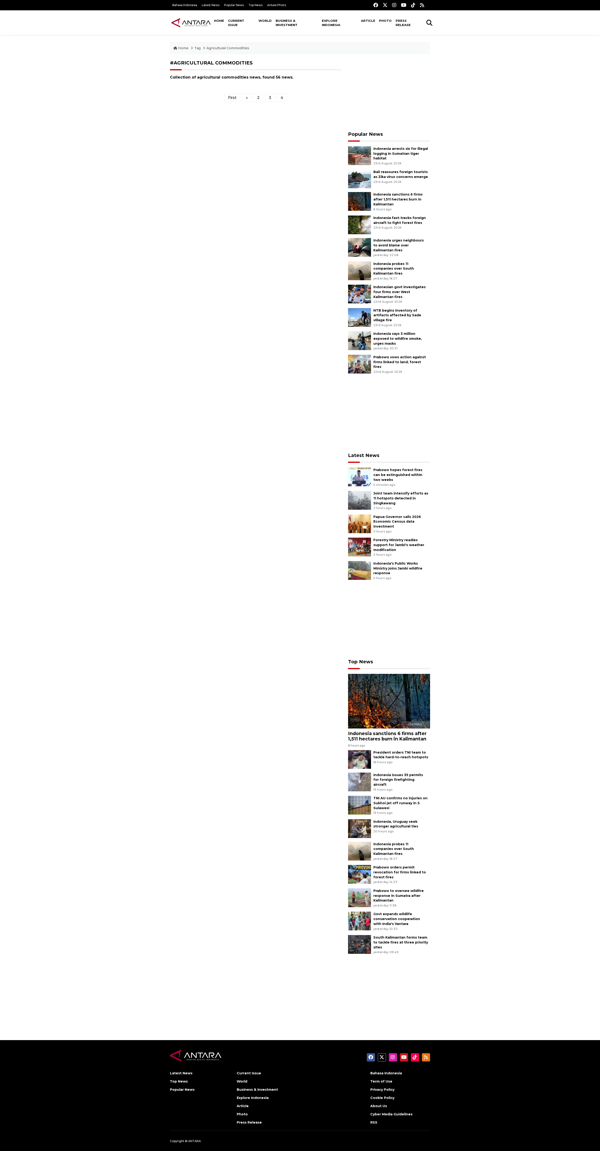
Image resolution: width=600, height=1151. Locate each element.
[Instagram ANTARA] (394, 5)
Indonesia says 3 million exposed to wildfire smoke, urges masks (397, 339)
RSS (373, 1122)
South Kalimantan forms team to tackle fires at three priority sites (400, 942)
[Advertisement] (389, 93)
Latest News (210, 5)
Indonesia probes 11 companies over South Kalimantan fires (393, 269)
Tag (197, 48)
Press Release (403, 23)
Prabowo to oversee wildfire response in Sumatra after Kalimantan (398, 896)
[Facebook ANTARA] (375, 5)
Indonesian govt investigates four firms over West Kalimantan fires (399, 292)
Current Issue (236, 23)
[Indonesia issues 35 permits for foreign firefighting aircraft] (359, 781)
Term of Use (381, 1081)
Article (368, 21)
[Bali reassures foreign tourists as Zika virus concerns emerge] (359, 179)
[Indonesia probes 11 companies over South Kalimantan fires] (359, 270)
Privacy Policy (382, 1089)
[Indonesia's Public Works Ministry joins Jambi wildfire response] (359, 570)
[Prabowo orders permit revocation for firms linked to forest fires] (359, 874)
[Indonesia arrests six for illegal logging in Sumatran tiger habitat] (359, 155)
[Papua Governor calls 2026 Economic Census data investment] (359, 523)
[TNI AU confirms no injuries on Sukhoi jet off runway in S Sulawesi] (359, 805)
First (232, 97)
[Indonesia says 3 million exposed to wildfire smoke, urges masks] (359, 340)
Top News (255, 5)
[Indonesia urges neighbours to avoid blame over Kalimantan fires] (359, 247)
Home (219, 21)
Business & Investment (286, 23)
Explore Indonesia (331, 23)
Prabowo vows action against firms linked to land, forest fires (399, 362)
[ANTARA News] (191, 22)
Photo (385, 21)
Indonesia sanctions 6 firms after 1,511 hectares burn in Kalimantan (398, 199)
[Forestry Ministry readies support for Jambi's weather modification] (359, 546)
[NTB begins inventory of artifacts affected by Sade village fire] (359, 317)
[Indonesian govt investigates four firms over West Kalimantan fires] (359, 293)
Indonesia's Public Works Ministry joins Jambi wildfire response (397, 568)
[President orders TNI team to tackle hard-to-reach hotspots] (359, 759)
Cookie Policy (382, 1098)
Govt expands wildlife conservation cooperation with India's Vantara (396, 919)
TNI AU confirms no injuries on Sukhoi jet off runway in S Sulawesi (400, 803)
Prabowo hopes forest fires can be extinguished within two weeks (397, 475)
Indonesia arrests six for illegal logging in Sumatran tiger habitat (400, 154)
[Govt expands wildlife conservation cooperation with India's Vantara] (359, 921)
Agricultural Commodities (227, 48)
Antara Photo (276, 5)
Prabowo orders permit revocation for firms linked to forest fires (399, 872)
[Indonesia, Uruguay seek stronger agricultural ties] (359, 828)
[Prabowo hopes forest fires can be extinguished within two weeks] (359, 477)
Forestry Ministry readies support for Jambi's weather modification (398, 545)
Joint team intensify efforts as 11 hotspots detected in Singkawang (400, 498)
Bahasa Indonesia (184, 5)
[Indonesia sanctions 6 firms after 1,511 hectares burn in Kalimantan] (359, 201)
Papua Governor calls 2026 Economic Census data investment (397, 522)
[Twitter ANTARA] (385, 5)
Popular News (234, 5)
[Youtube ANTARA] (403, 5)
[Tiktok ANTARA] (413, 5)
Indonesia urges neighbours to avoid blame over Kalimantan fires (398, 245)
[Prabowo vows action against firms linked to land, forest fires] (359, 364)
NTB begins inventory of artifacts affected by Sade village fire (397, 315)
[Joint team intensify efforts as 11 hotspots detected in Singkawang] (359, 500)
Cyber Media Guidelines (391, 1114)
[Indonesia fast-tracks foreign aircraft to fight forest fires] (359, 224)
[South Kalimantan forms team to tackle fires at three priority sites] (359, 944)
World (265, 21)
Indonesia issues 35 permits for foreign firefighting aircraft (398, 780)
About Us (378, 1106)
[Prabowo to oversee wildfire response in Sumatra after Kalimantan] (359, 897)
